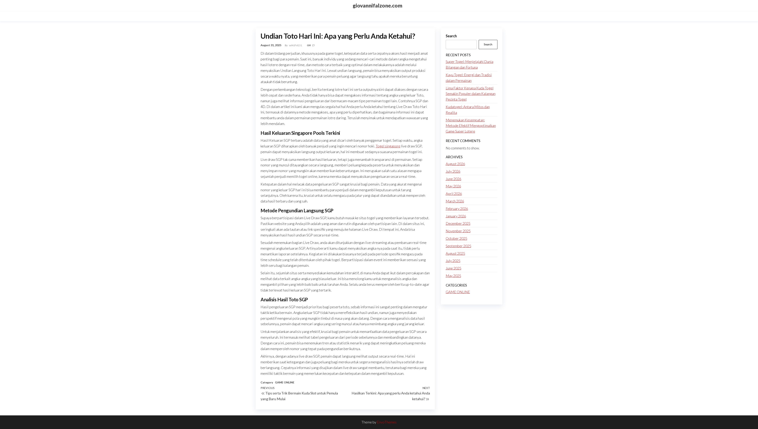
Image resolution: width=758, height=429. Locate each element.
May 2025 (453, 276)
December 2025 (458, 223)
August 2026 (455, 164)
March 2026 (455, 201)
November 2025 (458, 231)
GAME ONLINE (284, 382)
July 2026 (453, 171)
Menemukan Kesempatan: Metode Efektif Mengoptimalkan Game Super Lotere (471, 126)
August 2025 (455, 253)
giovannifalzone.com (377, 5)
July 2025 (453, 261)
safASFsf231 (295, 45)
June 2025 (453, 268)
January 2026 (456, 216)
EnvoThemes (387, 422)
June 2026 (453, 179)
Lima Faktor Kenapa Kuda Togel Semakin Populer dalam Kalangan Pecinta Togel (470, 94)
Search (451, 36)
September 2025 (458, 246)
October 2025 (456, 238)
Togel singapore (388, 146)
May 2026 (453, 186)
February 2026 (457, 208)
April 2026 (454, 193)
